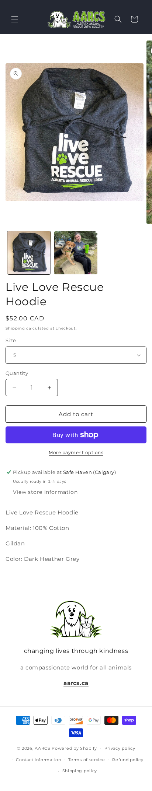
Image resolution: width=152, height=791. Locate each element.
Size (11, 340)
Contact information (38, 759)
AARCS (43, 748)
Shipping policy (79, 770)
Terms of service (86, 759)
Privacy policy (119, 748)
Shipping (15, 328)
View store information (45, 492)
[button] (15, 19)
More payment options (76, 452)
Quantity (17, 373)
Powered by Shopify (74, 748)
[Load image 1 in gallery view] (29, 252)
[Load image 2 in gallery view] (75, 252)
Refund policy (127, 759)
